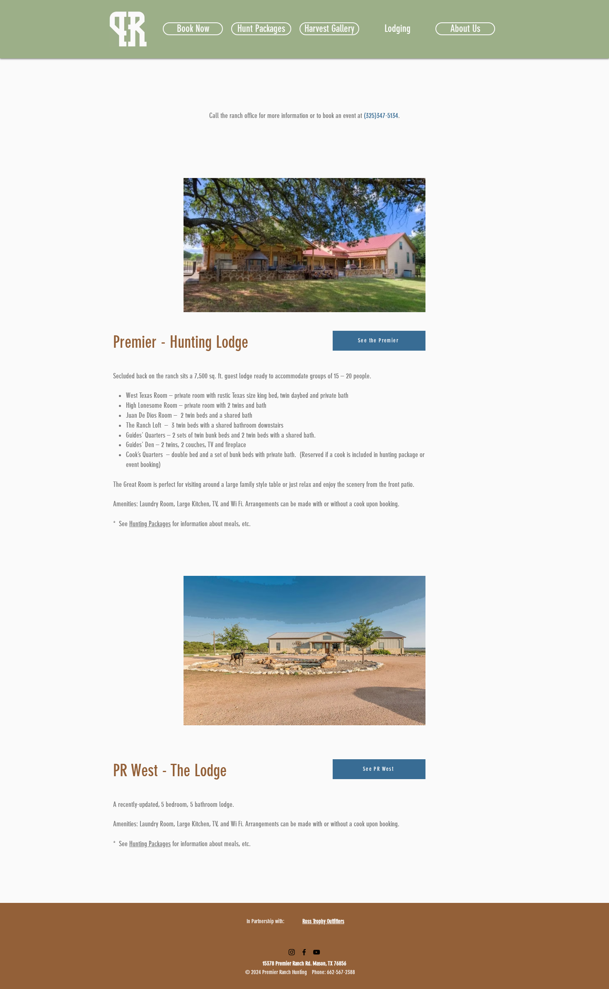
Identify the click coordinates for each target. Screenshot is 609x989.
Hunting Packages (150, 524)
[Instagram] (292, 952)
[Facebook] (304, 952)
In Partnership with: (265, 921)
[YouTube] (316, 952)
